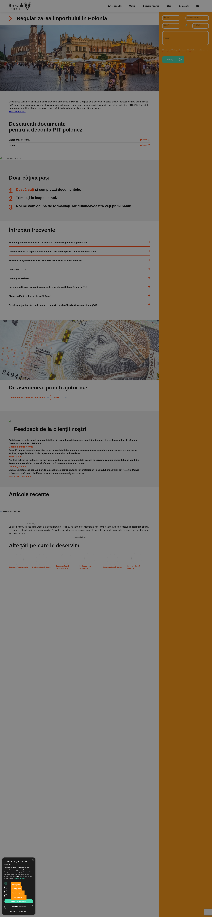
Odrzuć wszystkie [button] (19, 907)
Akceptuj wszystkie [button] (18, 901)
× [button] (33, 860)
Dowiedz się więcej (20, 878)
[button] (18, 911)
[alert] (106, 458)
